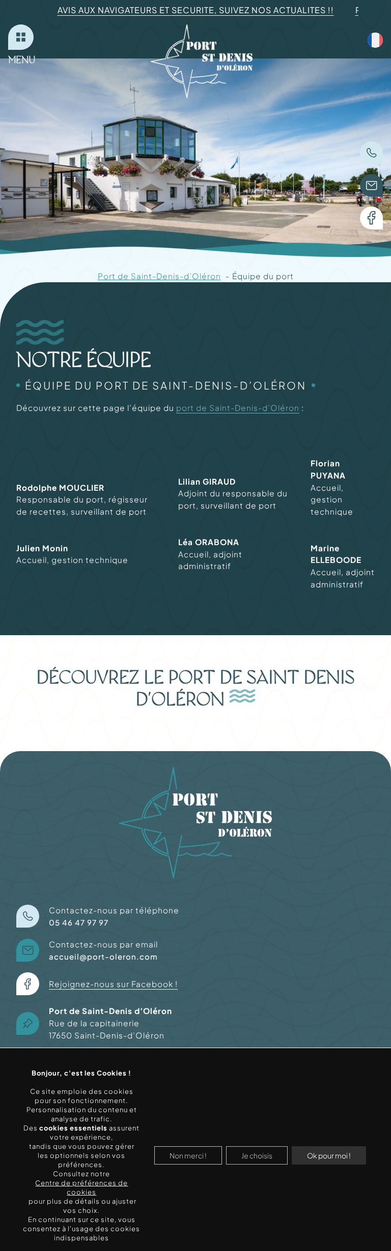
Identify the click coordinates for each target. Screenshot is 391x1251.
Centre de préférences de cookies (81, 1187)
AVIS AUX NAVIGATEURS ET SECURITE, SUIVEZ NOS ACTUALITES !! (196, 10)
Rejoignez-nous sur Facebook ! (113, 984)
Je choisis (256, 1155)
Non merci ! (188, 1155)
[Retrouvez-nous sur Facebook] (371, 217)
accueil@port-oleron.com (103, 956)
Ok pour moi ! (329, 1155)
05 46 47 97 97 (78, 922)
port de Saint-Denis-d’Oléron (237, 407)
